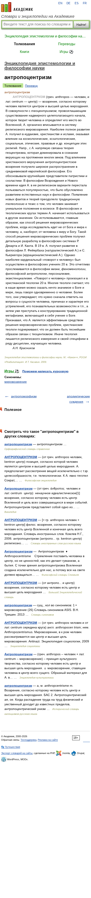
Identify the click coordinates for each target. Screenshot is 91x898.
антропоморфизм (24, 396)
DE (68, 3)
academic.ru (17, 7)
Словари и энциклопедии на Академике (37, 16)
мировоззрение (15, 381)
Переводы (66, 44)
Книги (24, 52)
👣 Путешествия (10, 747)
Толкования (24, 44)
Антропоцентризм (18, 488)
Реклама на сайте (48, 740)
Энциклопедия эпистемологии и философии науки (45, 36)
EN (60, 3)
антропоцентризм (18, 444)
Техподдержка (28, 740)
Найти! (81, 24)
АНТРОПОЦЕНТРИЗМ (20, 457)
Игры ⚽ (67, 52)
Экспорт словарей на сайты (16, 753)
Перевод (31, 85)
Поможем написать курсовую (45, 371)
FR (85, 3)
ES (77, 3)
